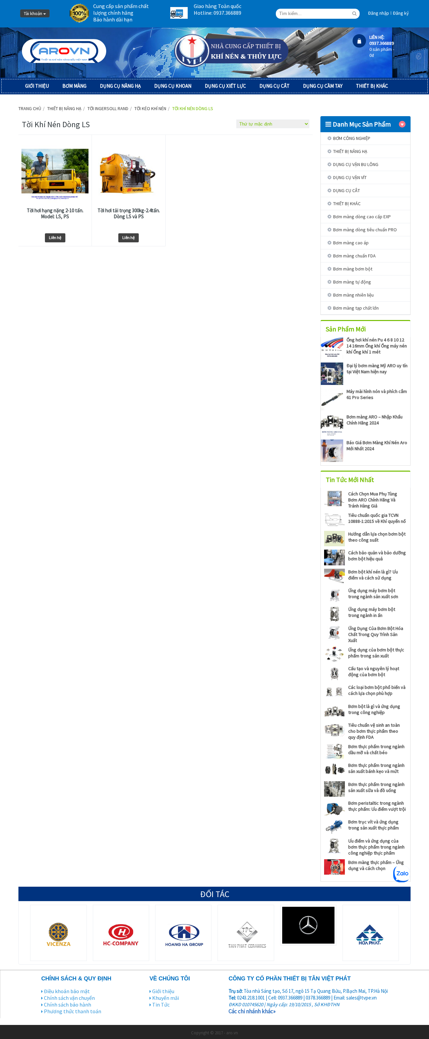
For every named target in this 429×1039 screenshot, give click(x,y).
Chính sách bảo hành (67, 1004)
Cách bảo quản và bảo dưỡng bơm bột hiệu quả (377, 556)
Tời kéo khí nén (150, 108)
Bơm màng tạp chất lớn (356, 308)
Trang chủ (29, 108)
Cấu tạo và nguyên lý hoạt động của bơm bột (373, 671)
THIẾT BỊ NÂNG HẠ (64, 108)
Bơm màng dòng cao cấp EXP (362, 217)
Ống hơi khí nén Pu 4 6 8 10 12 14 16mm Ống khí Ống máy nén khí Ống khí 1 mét (377, 346)
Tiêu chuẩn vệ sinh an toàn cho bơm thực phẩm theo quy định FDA (374, 731)
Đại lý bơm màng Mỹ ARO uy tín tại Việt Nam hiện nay (377, 369)
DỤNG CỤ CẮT (274, 86)
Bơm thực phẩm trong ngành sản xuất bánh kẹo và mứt (376, 768)
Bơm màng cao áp (351, 243)
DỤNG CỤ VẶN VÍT (350, 177)
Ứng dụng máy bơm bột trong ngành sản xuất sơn (373, 593)
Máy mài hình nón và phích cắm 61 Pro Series (377, 394)
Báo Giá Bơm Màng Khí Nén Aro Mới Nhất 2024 (377, 445)
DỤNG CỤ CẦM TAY (323, 86)
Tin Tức (161, 1004)
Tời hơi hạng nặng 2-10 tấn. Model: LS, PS (55, 214)
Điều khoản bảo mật (67, 991)
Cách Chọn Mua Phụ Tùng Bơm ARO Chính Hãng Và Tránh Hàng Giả (372, 500)
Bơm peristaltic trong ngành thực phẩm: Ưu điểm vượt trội (377, 806)
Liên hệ (55, 237)
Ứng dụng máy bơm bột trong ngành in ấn (371, 612)
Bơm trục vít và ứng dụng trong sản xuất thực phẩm (373, 825)
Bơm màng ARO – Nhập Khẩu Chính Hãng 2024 (375, 420)
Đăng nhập (378, 13)
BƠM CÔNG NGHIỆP (351, 138)
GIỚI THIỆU (37, 86)
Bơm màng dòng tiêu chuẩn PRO (365, 230)
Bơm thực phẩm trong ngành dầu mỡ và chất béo (376, 749)
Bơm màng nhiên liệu (353, 295)
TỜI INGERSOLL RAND (107, 108)
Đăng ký (401, 13)
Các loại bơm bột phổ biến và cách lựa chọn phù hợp (377, 690)
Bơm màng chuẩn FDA (354, 256)
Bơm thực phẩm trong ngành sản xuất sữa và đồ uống (376, 787)
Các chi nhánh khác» (252, 1011)
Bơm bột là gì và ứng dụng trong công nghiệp (374, 709)
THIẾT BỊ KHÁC (372, 86)
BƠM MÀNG (74, 86)
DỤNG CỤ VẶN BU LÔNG (355, 164)
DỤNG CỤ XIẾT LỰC (225, 86)
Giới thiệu (163, 991)
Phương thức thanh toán (72, 1011)
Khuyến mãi (165, 997)
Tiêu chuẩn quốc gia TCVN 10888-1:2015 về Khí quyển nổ (377, 518)
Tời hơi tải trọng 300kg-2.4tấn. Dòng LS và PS (129, 214)
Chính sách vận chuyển (69, 997)
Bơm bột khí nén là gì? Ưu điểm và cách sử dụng (373, 575)
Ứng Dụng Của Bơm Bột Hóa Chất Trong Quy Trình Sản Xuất (375, 634)
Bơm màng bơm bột (352, 269)
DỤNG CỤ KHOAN (172, 86)
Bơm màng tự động (352, 282)
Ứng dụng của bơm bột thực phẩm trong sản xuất (376, 653)
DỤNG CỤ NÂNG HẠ (120, 86)
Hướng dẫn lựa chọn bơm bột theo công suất (377, 537)
